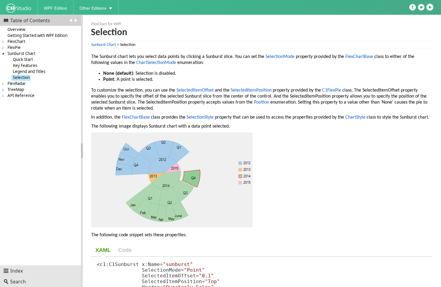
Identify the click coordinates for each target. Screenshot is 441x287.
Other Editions (93, 8)
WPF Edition (55, 8)
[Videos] (430, 6)
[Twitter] (422, 6)
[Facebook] (413, 6)
